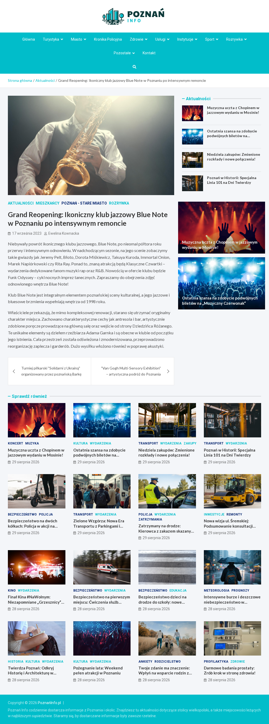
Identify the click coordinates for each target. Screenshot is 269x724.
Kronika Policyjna (108, 39)
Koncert (15, 443)
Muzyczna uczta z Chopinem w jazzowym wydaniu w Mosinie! (233, 110)
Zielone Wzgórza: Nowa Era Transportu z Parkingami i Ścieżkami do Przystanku (98, 525)
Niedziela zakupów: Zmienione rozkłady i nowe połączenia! (233, 156)
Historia (15, 661)
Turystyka (51, 39)
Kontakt (149, 53)
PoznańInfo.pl (49, 703)
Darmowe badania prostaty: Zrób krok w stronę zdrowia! (230, 670)
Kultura (80, 443)
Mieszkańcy (47, 203)
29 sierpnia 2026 (25, 462)
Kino (12, 590)
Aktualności (21, 203)
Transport (148, 443)
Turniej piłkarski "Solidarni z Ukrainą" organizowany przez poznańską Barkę (51, 371)
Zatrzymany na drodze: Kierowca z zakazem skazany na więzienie (164, 530)
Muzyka (32, 443)
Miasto (76, 39)
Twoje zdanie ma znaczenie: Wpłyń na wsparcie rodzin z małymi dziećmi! (164, 673)
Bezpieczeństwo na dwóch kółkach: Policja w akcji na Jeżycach (32, 525)
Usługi (160, 39)
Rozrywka (234, 39)
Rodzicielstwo (167, 661)
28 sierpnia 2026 (25, 609)
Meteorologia (216, 590)
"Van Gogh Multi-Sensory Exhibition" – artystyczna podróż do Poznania (131, 371)
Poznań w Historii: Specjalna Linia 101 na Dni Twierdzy (231, 180)
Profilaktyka (216, 661)
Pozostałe (122, 53)
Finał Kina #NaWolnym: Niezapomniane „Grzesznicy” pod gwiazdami (34, 601)
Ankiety (145, 661)
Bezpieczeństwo (22, 514)
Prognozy (240, 590)
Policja (46, 514)
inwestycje (214, 514)
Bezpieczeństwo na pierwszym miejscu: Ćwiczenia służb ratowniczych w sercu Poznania (101, 604)
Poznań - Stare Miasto (84, 203)
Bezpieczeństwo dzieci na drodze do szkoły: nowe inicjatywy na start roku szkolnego (162, 604)
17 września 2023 (27, 233)
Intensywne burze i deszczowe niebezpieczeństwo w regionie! (232, 601)
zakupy (190, 443)
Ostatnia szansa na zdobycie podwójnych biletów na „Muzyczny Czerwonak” (232, 136)
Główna (28, 39)
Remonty (234, 514)
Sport (209, 39)
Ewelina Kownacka (63, 233)
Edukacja (178, 590)
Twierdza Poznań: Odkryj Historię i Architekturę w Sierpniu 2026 (31, 673)
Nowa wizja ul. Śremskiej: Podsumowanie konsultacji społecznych (228, 525)
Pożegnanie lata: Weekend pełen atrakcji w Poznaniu (98, 670)
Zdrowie (136, 39)
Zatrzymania (150, 519)
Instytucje (185, 39)
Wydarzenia (100, 443)
